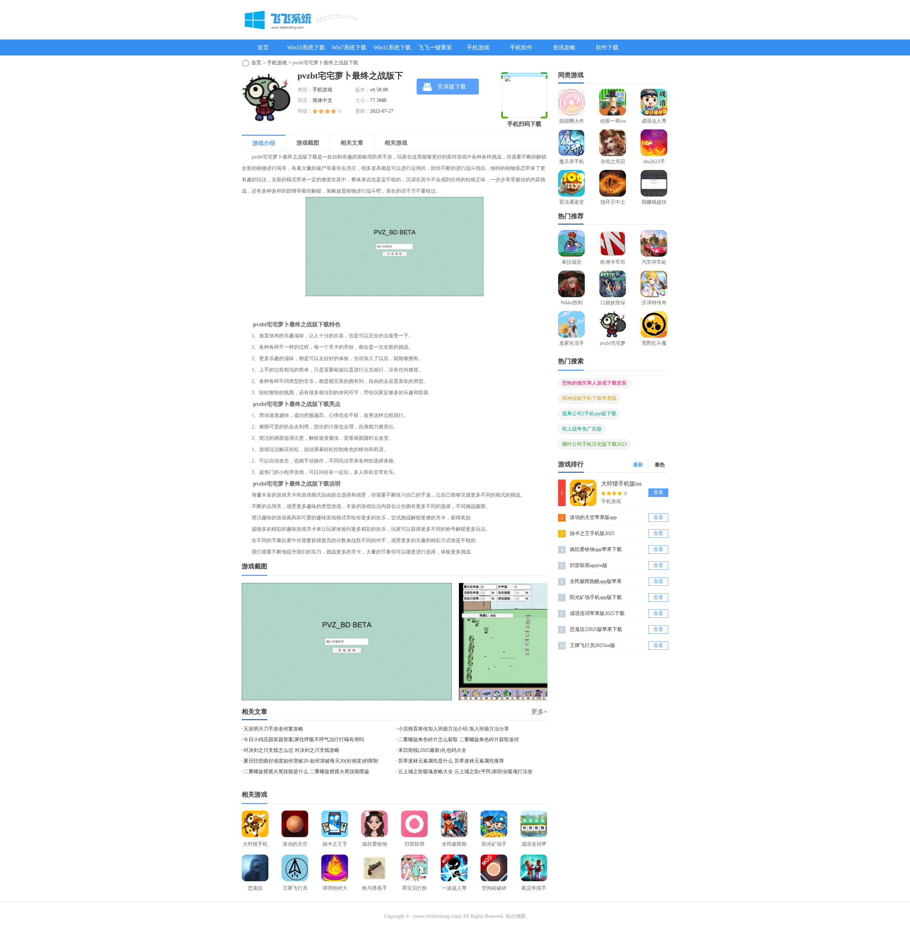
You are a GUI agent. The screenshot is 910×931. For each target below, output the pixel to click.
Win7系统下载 (349, 47)
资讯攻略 (564, 47)
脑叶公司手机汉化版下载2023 (594, 444)
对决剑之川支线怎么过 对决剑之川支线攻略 (291, 750)
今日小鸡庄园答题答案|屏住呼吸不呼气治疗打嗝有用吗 (303, 739)
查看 (658, 492)
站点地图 (516, 916)
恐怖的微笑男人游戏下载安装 (594, 383)
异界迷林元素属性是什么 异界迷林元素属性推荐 (451, 761)
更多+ (539, 711)
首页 (263, 47)
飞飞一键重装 (435, 47)
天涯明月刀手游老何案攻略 (273, 729)
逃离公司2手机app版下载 (589, 413)
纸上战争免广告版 (582, 429)
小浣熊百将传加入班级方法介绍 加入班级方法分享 (453, 729)
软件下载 (607, 47)
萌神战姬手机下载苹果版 (589, 398)
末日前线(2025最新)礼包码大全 (432, 750)
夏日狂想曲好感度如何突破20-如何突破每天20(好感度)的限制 (310, 761)
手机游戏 (478, 47)
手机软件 (521, 47)
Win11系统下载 (392, 47)
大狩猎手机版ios (621, 484)
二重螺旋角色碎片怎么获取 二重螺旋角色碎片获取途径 (458, 739)
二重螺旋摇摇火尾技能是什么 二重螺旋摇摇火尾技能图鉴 (306, 771)
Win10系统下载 (306, 47)
